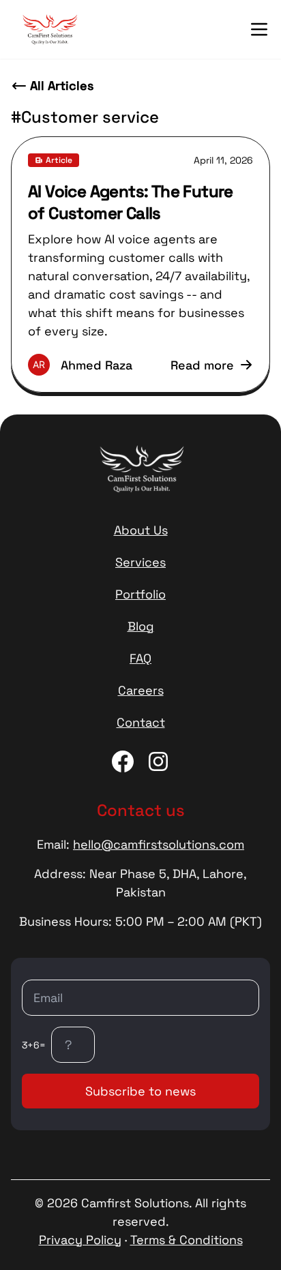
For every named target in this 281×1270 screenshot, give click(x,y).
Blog (141, 626)
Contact (141, 722)
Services (140, 562)
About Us (141, 530)
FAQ (140, 658)
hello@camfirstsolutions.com (158, 844)
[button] (259, 29)
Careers (141, 690)
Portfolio (140, 594)
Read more (202, 365)
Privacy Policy (80, 1240)
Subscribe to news (140, 1091)
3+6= (34, 1045)
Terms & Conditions (186, 1240)
